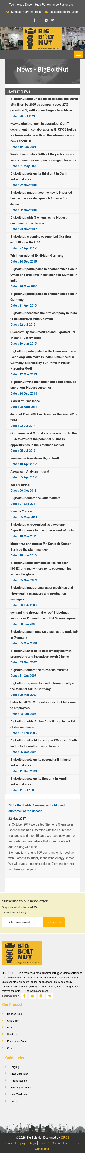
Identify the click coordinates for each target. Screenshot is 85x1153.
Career (44, 1143)
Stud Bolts (13, 1020)
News (8, 1143)
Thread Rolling (18, 1080)
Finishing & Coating (21, 1087)
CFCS (65, 1137)
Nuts (9, 1027)
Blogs (32, 1143)
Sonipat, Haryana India (26, 12)
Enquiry (20, 1143)
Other (10, 1048)
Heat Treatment (18, 1094)
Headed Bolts (14, 1013)
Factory (14, 1101)
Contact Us (59, 1143)
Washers (12, 1034)
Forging (14, 1067)
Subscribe (54, 922)
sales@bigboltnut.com (64, 12)
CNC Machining (19, 1073)
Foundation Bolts (16, 1041)
